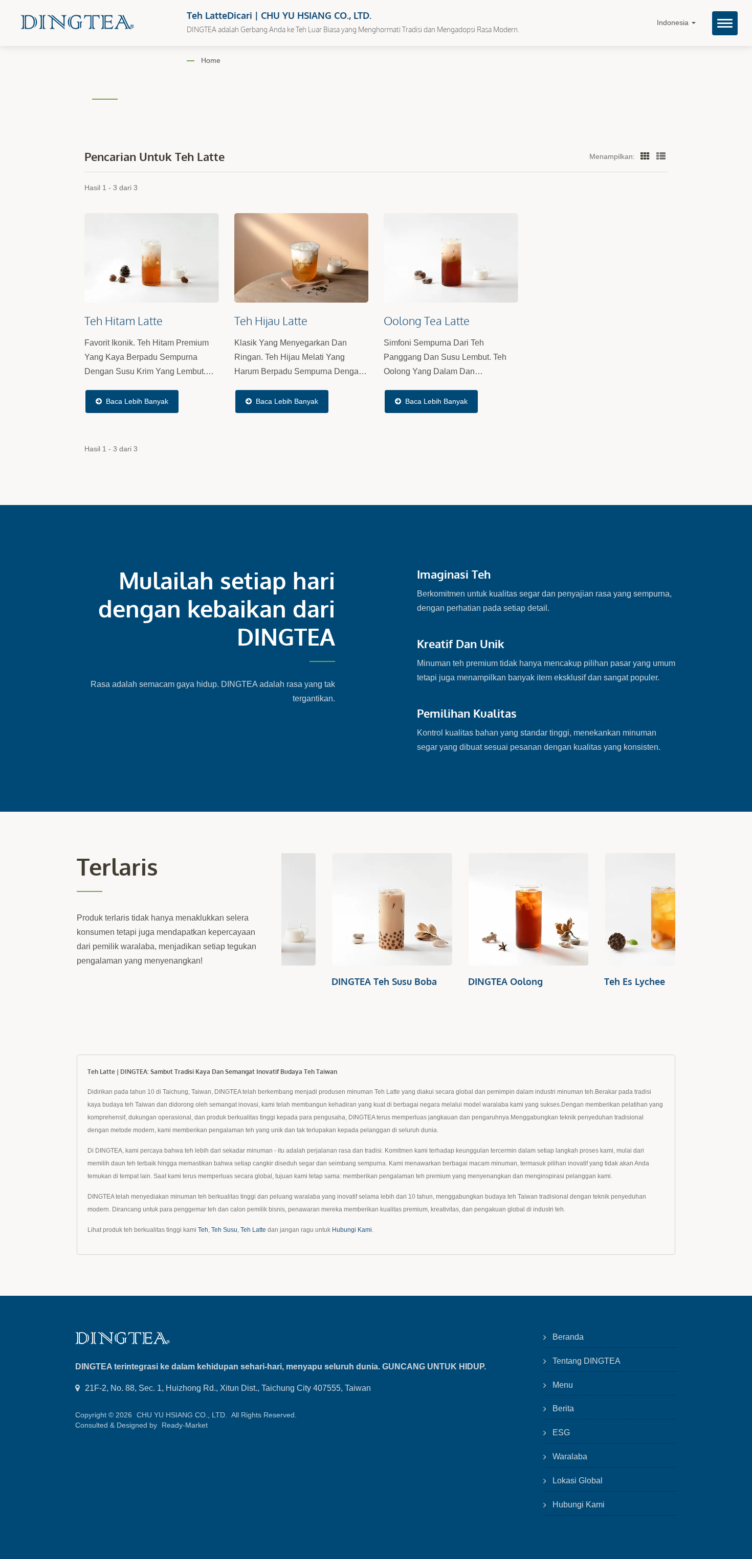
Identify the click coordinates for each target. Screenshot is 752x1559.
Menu (562, 1385)
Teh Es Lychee (584, 981)
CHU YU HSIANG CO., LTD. (182, 1415)
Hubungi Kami (352, 1229)
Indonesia (674, 23)
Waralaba (569, 1456)
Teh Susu (224, 1229)
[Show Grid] (645, 156)
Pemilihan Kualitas (467, 713)
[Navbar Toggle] (725, 23)
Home (210, 60)
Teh (203, 1229)
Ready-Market (185, 1425)
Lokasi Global (577, 1480)
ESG (561, 1432)
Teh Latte (253, 1229)
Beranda (568, 1337)
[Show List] (661, 156)
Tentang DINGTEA (586, 1361)
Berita (563, 1408)
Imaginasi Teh (454, 574)
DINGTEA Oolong (455, 981)
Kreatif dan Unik (460, 643)
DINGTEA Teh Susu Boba (334, 981)
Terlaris (117, 867)
